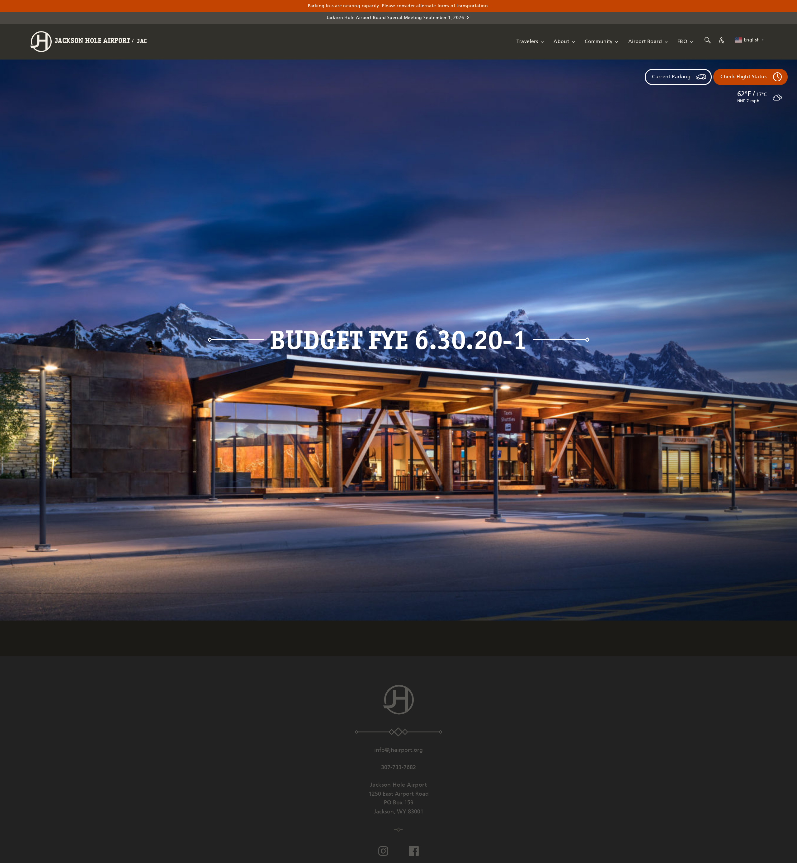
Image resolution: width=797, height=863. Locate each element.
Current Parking (671, 76)
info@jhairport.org (398, 750)
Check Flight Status (743, 76)
